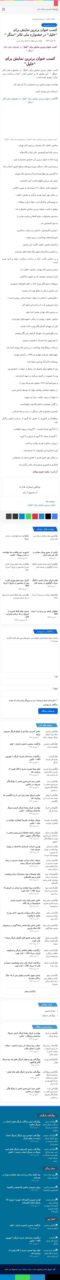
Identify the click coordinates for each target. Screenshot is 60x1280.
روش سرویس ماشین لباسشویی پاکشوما (23, 1187)
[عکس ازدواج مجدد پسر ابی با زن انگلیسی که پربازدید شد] (50, 799)
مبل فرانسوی (50, 1011)
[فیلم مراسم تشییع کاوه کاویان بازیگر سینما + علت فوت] (50, 941)
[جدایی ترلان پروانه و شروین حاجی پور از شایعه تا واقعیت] (50, 916)
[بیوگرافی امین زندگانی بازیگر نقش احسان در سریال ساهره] (50, 1126)
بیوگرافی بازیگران (48, 1015)
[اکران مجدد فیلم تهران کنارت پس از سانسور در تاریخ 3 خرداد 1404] (15, 570)
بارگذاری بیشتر (30, 991)
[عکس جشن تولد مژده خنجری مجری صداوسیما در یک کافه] (50, 904)
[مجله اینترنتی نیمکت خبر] (47, 9)
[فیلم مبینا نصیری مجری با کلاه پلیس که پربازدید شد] (50, 772)
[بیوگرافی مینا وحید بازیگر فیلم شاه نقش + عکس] (50, 1077)
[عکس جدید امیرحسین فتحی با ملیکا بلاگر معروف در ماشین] (50, 786)
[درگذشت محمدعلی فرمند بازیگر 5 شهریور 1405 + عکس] (50, 760)
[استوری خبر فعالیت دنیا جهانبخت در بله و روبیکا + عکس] (15, 542)
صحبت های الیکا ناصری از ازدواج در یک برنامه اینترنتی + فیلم (16, 614)
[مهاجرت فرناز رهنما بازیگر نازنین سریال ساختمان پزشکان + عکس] (50, 811)
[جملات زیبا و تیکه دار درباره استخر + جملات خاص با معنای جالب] (50, 1050)
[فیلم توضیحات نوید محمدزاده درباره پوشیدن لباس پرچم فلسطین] (50, 878)
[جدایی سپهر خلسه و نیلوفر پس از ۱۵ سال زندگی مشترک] (50, 980)
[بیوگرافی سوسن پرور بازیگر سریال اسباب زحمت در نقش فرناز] (50, 1140)
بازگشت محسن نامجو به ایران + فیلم (25, 744)
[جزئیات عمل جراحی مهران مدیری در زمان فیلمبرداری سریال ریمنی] (50, 865)
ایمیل (55, 688)
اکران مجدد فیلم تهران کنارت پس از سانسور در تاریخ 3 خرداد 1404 (16, 583)
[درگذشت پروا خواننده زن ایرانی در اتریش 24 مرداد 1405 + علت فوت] (50, 891)
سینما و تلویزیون (38, 19)
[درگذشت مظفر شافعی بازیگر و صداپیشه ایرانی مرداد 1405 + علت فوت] (50, 954)
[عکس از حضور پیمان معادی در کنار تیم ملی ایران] (44, 542)
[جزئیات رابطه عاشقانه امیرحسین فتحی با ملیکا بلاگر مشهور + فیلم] (50, 837)
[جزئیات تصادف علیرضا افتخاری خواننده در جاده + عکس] (50, 824)
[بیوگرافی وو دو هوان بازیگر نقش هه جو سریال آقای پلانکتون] (50, 1063)
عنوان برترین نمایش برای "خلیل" (41, 505)
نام (56, 676)
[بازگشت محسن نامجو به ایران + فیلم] (50, 747)
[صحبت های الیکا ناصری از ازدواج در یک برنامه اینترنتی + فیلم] (15, 601)
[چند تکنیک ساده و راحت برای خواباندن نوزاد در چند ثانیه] (50, 1178)
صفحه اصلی (51, 19)
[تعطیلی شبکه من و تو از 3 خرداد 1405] (44, 601)
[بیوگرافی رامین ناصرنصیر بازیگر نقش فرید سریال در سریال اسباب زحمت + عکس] (50, 1155)
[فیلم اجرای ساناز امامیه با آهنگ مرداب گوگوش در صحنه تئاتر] (44, 570)
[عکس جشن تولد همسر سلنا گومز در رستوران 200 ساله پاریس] (50, 929)
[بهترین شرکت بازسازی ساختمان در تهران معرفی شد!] (50, 851)
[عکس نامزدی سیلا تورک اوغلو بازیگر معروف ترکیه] (50, 735)
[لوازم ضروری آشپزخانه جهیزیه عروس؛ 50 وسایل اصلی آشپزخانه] (50, 1205)
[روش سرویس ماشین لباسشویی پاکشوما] (50, 1191)
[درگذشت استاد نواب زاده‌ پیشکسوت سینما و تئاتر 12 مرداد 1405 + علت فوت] (50, 966)
